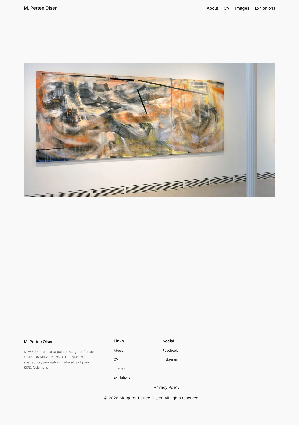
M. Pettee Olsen (41, 8)
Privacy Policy (166, 387)
